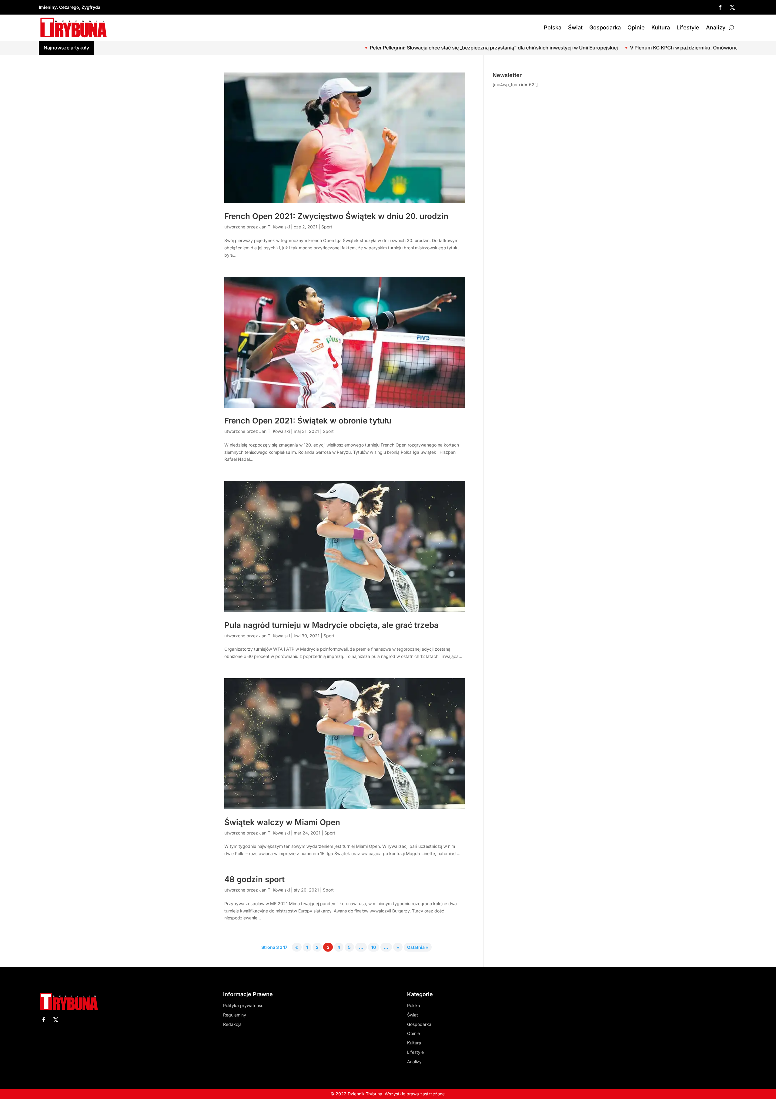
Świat (575, 27)
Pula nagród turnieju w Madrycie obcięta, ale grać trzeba (331, 625)
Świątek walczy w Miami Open (282, 822)
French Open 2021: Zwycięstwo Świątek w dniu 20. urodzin (336, 216)
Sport (326, 226)
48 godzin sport (254, 879)
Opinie (636, 27)
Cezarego (69, 7)
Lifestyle (688, 27)
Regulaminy (234, 1014)
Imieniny (48, 7)
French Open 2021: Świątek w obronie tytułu (308, 420)
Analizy (715, 27)
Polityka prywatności (243, 1005)
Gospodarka (605, 27)
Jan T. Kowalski (274, 226)
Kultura (660, 27)
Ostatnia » (417, 947)
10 (373, 947)
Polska (552, 27)
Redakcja (232, 1024)
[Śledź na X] (732, 7)
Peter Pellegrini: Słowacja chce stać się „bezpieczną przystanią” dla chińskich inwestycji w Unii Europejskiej (412, 48)
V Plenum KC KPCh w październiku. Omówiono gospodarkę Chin (622, 48)
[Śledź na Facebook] (720, 7)
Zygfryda (91, 7)
